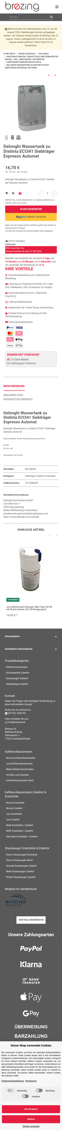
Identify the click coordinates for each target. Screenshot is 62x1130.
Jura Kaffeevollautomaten (19, 763)
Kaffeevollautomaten (17, 667)
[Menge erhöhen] (54, 193)
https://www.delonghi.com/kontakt (21, 516)
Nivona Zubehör (14, 808)
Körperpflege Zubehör (17, 684)
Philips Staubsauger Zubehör (21, 877)
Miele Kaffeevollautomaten (20, 769)
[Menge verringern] (40, 193)
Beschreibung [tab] (14, 386)
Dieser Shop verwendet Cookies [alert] (31, 1045)
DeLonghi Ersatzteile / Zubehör (22, 836)
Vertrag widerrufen (31, 919)
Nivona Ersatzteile (15, 802)
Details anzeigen (31, 1126)
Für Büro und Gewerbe (17, 775)
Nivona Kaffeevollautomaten (20, 758)
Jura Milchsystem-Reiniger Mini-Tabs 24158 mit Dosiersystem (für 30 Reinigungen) (29, 608)
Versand (24, 172)
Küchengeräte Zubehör (17, 672)
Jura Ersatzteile (14, 814)
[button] (31, 636)
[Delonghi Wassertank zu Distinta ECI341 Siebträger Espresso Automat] (31, 106)
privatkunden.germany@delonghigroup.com (25, 513)
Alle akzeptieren (31, 1109)
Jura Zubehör (13, 819)
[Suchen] (51, 17)
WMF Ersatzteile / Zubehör (19, 830)
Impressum (31, 1081)
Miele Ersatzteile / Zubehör (19, 825)
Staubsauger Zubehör (17, 678)
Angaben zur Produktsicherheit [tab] (18, 397)
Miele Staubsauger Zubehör (20, 871)
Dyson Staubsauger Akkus (19, 860)
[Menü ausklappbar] (56, 6)
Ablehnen (31, 1119)
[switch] (10, 1090)
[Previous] (49, 535)
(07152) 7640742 (17, 713)
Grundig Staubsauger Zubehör (21, 865)
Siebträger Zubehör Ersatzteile (40, 476)
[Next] (56, 535)
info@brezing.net (16, 722)
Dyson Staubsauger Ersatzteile (21, 854)
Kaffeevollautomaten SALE (20, 780)
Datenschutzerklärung (12, 1081)
